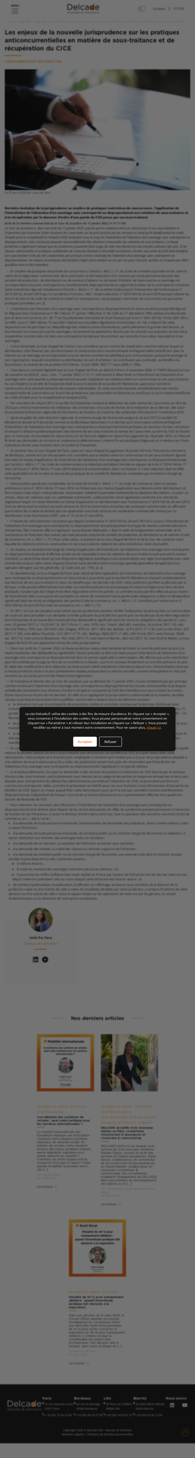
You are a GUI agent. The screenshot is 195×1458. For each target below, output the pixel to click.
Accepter (85, 741)
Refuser (110, 741)
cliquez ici (153, 727)
